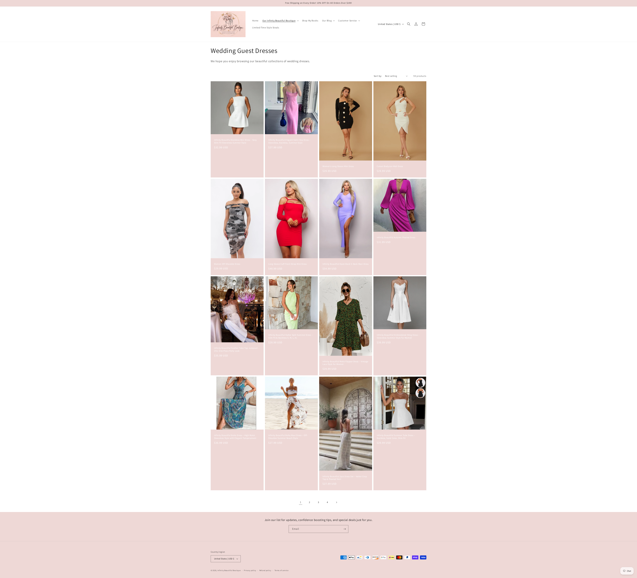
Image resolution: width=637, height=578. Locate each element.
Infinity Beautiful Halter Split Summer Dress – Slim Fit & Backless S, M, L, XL (290, 336)
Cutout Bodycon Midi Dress (390, 166)
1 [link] (300, 502)
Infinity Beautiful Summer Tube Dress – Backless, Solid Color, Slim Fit (396, 437)
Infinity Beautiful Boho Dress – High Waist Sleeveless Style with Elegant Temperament (235, 437)
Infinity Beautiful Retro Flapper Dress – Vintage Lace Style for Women (345, 363)
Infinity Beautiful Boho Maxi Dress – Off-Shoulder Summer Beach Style (288, 437)
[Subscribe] (344, 529)
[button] (280, 20)
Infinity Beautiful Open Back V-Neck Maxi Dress (345, 264)
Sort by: (378, 75)
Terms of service (281, 570)
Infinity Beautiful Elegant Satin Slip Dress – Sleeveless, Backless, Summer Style (289, 141)
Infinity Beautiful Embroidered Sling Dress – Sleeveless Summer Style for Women (398, 336)
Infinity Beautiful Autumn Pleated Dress (396, 237)
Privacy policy (250, 570)
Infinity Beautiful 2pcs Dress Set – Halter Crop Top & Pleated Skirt (344, 478)
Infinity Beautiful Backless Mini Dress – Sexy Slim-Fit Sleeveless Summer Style (235, 141)
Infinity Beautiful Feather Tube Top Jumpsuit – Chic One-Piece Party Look (236, 349)
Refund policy (265, 570)
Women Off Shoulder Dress (227, 264)
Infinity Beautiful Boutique (229, 570)
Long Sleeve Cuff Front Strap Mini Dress (287, 264)
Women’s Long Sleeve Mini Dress (338, 166)
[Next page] (336, 502)
